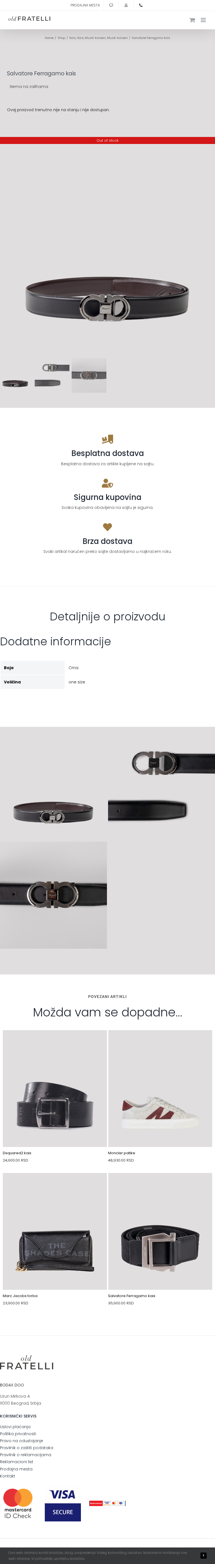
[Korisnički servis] (111, 5)
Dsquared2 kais (17, 1153)
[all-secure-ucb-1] (107, 1502)
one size (77, 682)
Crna (73, 668)
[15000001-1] (55, 1186)
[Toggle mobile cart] (192, 20)
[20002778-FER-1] (160, 1186)
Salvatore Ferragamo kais (131, 1295)
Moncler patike (121, 1153)
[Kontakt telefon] (141, 5)
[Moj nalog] (126, 5)
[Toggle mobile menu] (204, 20)
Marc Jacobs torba (20, 1295)
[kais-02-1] (55, 1043)
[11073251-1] (160, 1043)
